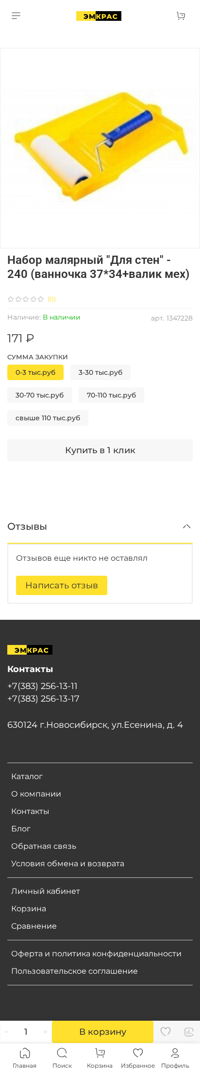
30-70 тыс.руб (40, 395)
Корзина (28, 908)
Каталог (27, 776)
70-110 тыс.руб (111, 395)
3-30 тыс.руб (100, 372)
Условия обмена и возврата (67, 863)
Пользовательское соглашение (74, 971)
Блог (21, 828)
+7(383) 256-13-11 (42, 686)
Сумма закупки (37, 357)
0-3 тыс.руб (35, 372)
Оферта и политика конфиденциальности (96, 953)
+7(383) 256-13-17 (43, 698)
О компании (36, 793)
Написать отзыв (61, 585)
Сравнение (34, 926)
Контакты (30, 811)
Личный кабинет (45, 891)
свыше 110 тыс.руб (48, 418)
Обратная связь (43, 846)
